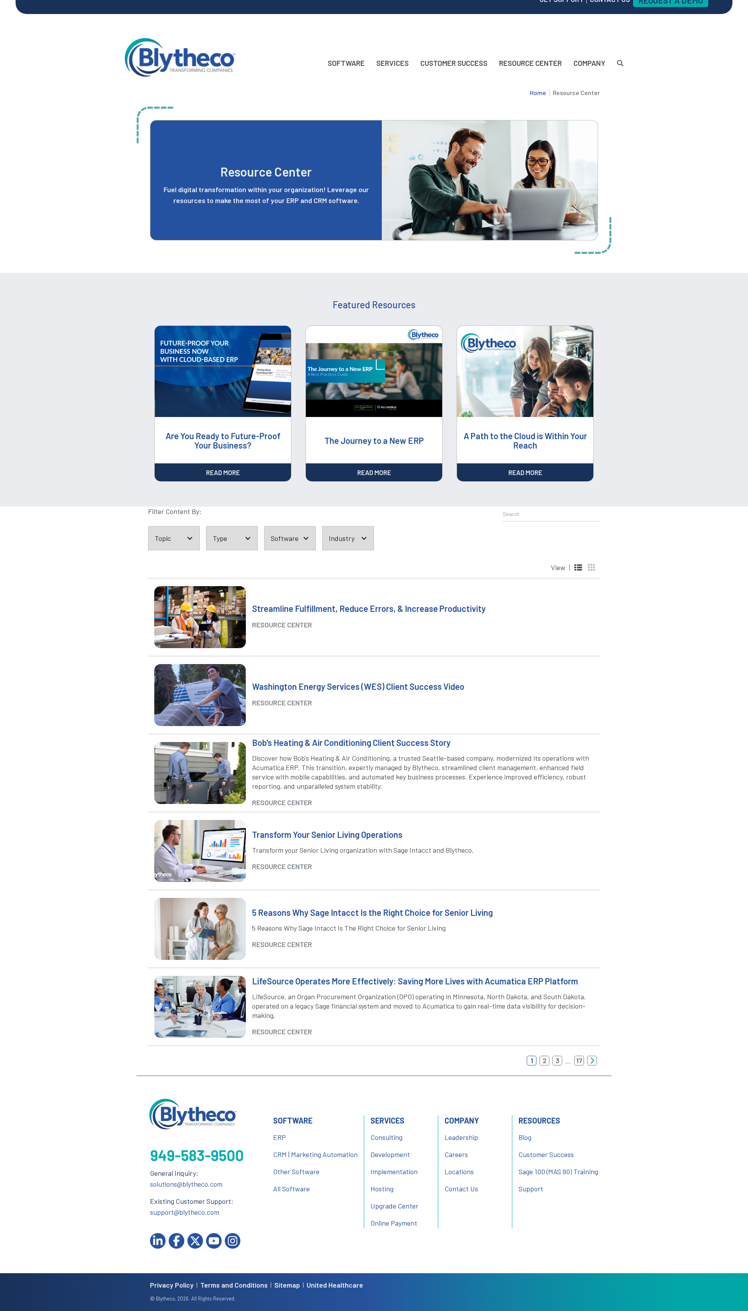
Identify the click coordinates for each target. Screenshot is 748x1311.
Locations (459, 1171)
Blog (525, 1137)
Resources (539, 1120)
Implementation (394, 1171)
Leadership (461, 1137)
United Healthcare (335, 1285)
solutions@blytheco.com (186, 1184)
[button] (173, 538)
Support (531, 1188)
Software (346, 62)
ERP (279, 1137)
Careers (456, 1154)
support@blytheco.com (184, 1212)
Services (392, 62)
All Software (291, 1188)
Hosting (381, 1188)
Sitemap (287, 1285)
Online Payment (393, 1223)
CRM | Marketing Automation (315, 1154)
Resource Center (530, 62)
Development (390, 1154)
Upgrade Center (394, 1205)
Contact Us (461, 1188)
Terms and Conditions (234, 1285)
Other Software (296, 1171)
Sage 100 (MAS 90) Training (558, 1171)
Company (589, 62)
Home (538, 92)
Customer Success (453, 62)
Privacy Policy (172, 1285)
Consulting (386, 1137)
